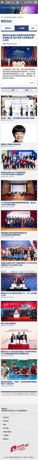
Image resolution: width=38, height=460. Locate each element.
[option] (19, 56)
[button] (13, 2)
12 (32, 394)
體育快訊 (20, 17)
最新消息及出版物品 (10, 17)
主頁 (2, 17)
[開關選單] (2, 2)
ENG (8, 2)
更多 (31, 83)
